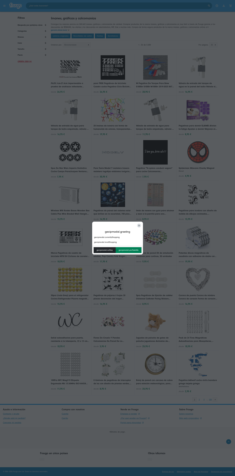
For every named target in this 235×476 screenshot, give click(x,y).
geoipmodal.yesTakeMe (129, 250)
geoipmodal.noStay (105, 250)
